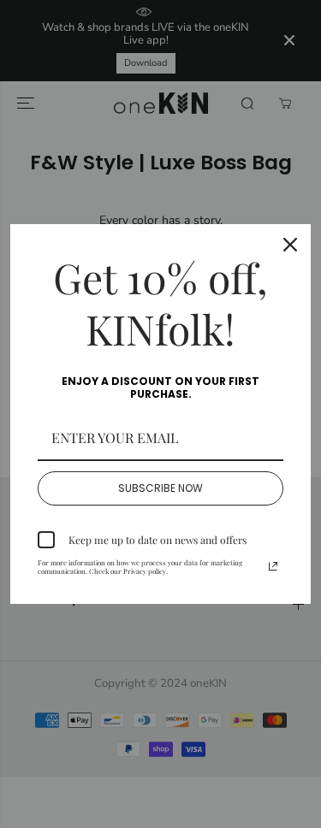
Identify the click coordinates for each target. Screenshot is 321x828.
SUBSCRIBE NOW (160, 488)
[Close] (290, 244)
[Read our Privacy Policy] (273, 566)
